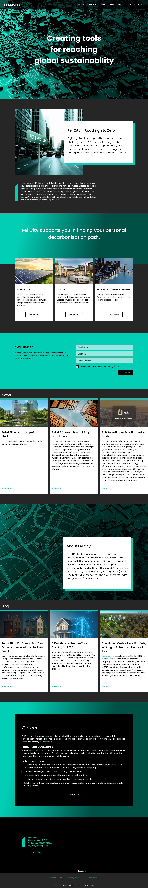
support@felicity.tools (38, 845)
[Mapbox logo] (81, 871)
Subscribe (126, 373)
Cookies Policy (91, 878)
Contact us (139, 4)
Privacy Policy (112, 366)
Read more (7, 488)
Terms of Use (56, 878)
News (112, 4)
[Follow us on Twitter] (33, 852)
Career (103, 4)
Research (92, 4)
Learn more (34, 314)
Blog (120, 4)
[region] (112, 845)
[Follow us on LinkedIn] (39, 852)
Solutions (80, 4)
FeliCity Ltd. (33, 837)
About (128, 4)
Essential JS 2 (48, 741)
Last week (106, 656)
